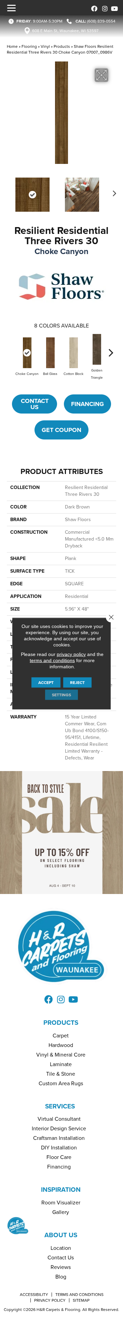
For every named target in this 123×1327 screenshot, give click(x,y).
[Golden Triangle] (96, 349)
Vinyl (45, 46)
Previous (10, 191)
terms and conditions (52, 660)
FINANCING (87, 404)
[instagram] (103, 7)
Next (112, 191)
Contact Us (35, 403)
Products (62, 46)
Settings (61, 695)
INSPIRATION (61, 1190)
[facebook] (93, 7)
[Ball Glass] (50, 353)
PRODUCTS (60, 1023)
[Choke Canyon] (27, 353)
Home (12, 46)
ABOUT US (60, 1235)
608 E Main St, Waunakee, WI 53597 (65, 31)
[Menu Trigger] (11, 8)
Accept (46, 683)
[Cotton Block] (73, 353)
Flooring (29, 46)
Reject (77, 683)
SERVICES (60, 1106)
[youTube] (113, 7)
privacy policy (71, 654)
